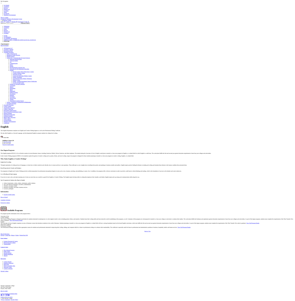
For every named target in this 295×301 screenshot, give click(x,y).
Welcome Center (8, 267)
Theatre (12, 99)
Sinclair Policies (7, 253)
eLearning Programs (9, 105)
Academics (6, 6)
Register (14, 21)
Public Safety (7, 251)
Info (3, 258)
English (12, 70)
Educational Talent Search (10, 110)
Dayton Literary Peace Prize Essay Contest (23, 71)
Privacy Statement (5, 299)
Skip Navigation (5, 45)
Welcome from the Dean (16, 59)
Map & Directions (5, 234)
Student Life (7, 9)
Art (10, 62)
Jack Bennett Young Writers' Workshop (22, 78)
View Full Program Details (15, 220)
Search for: (3, 23)
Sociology (12, 96)
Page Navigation (5, 44)
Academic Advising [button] (5, 200)
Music (11, 89)
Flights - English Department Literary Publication (25, 81)
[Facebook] (1, 295)
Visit (26, 21)
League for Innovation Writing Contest (22, 76)
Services (6, 8)
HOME (5, 35)
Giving (20, 19)
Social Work (13, 98)
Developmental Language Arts (17, 67)
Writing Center (16, 80)
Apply (2, 21)
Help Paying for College (10, 242)
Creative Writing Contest (19, 73)
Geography (12, 85)
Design (11, 66)
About (5, 12)
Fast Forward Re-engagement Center (13, 112)
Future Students (4, 238)
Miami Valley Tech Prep (9, 117)
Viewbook (20, 21)
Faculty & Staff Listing (18, 82)
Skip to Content (4, 17)
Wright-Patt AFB (24, 235)
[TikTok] (3, 295)
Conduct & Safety (4, 247)
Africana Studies (14, 60)
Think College (7, 118)
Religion (12, 95)
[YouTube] (9, 295)
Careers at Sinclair (8, 268)
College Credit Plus (8, 109)
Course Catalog (7, 106)
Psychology (13, 94)
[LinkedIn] (7, 295)
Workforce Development (10, 15)
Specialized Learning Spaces (17, 100)
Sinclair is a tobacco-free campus (7, 297)
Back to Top (147, 231)
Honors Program (8, 113)
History (11, 87)
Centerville (7, 235)
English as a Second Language (17, 84)
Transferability (7, 244)
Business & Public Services (13, 55)
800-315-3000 (4, 291)
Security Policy (14, 299)
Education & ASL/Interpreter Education (19, 69)
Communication (14, 63)
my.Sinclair (6, 13)
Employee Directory (9, 263)
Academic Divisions (9, 52)
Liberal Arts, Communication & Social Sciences (18, 58)
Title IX (5, 255)
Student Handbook (8, 254)
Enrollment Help (13, 293)
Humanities (12, 88)
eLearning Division (11, 103)
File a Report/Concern (9, 250)
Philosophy (12, 91)
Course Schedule (5, 293)
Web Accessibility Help (9, 266)
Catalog (8, 21)
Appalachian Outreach (9, 107)
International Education (9, 114)
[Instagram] (5, 295)
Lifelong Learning (8, 116)
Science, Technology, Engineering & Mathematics (19, 102)
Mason (13, 235)
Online (17, 235)
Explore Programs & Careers (11, 241)
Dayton (2, 235)
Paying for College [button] (5, 202)
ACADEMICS (7, 37)
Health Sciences (11, 56)
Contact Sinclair (7, 261)
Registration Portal (8, 51)
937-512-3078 (7, 142)
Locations (6, 10)
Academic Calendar (8, 49)
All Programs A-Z (8, 48)
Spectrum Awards (17, 74)
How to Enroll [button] (4, 197)
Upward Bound (7, 120)
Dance (11, 64)
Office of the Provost (12, 53)
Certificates (6, 123)
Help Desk (6, 264)
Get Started (6, 5)
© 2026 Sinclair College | (9, 299)
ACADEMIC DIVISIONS (10, 38)
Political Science (14, 92)
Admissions (6, 26)
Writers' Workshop (17, 77)
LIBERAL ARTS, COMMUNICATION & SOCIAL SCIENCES (20, 40)
